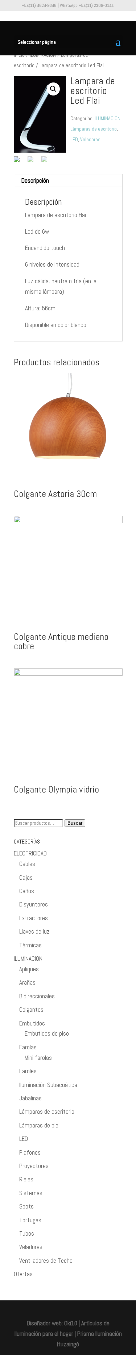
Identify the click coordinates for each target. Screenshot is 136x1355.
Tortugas (30, 1220)
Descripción (35, 180)
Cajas (26, 878)
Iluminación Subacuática (48, 1085)
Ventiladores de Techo (46, 1261)
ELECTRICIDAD (30, 853)
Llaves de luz (34, 931)
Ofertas (23, 1274)
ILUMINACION (107, 118)
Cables (27, 864)
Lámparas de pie (38, 1125)
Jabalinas (30, 1098)
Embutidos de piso (47, 1033)
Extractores (33, 918)
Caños (26, 891)
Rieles (26, 1179)
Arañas (27, 982)
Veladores (90, 139)
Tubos (26, 1233)
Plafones (30, 1152)
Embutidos (32, 1023)
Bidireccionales (37, 996)
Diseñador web (44, 1323)
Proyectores (34, 1166)
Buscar (74, 823)
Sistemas (30, 1193)
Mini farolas (38, 1058)
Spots (26, 1206)
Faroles (28, 1071)
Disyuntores (33, 904)
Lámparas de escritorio (93, 129)
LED (74, 139)
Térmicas (30, 945)
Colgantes (31, 1010)
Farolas (28, 1047)
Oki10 (70, 1323)
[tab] (68, 180)
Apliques (29, 969)
